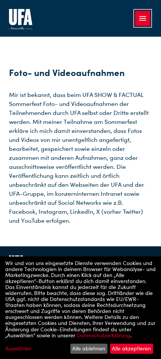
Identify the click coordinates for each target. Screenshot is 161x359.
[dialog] (80, 307)
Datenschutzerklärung (103, 335)
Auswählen (18, 349)
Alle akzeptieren (131, 348)
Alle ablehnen (88, 348)
